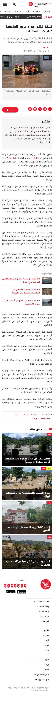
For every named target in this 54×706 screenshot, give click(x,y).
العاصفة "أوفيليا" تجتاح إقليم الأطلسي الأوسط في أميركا (21, 280)
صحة (47, 669)
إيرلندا (32, 162)
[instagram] (18, 586)
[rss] (5, 586)
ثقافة (7, 12)
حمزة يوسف (45, 418)
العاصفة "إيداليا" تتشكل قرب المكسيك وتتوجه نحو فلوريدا (26, 291)
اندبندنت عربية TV (42, 679)
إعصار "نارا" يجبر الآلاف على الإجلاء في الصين (28, 529)
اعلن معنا (45, 621)
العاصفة (12, 158)
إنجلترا (25, 415)
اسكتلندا (38, 158)
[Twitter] (22, 586)
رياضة (46, 664)
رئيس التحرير (44, 611)
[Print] (30, 109)
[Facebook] (25, 586)
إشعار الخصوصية (42, 606)
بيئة (32, 429)
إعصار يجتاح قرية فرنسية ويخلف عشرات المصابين (27, 563)
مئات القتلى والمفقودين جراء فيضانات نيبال (28, 494)
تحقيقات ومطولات (41, 674)
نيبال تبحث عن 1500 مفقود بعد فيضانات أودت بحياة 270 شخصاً (27, 460)
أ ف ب (46, 48)
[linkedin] (12, 586)
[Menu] (5, 4)
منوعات (46, 659)
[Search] (14, 4)
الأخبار (47, 12)
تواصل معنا (44, 616)
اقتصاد (18, 12)
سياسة (36, 12)
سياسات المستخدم (41, 601)
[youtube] (15, 586)
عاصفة (16, 415)
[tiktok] (8, 586)
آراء (27, 12)
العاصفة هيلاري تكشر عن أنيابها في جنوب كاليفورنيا (22, 302)
